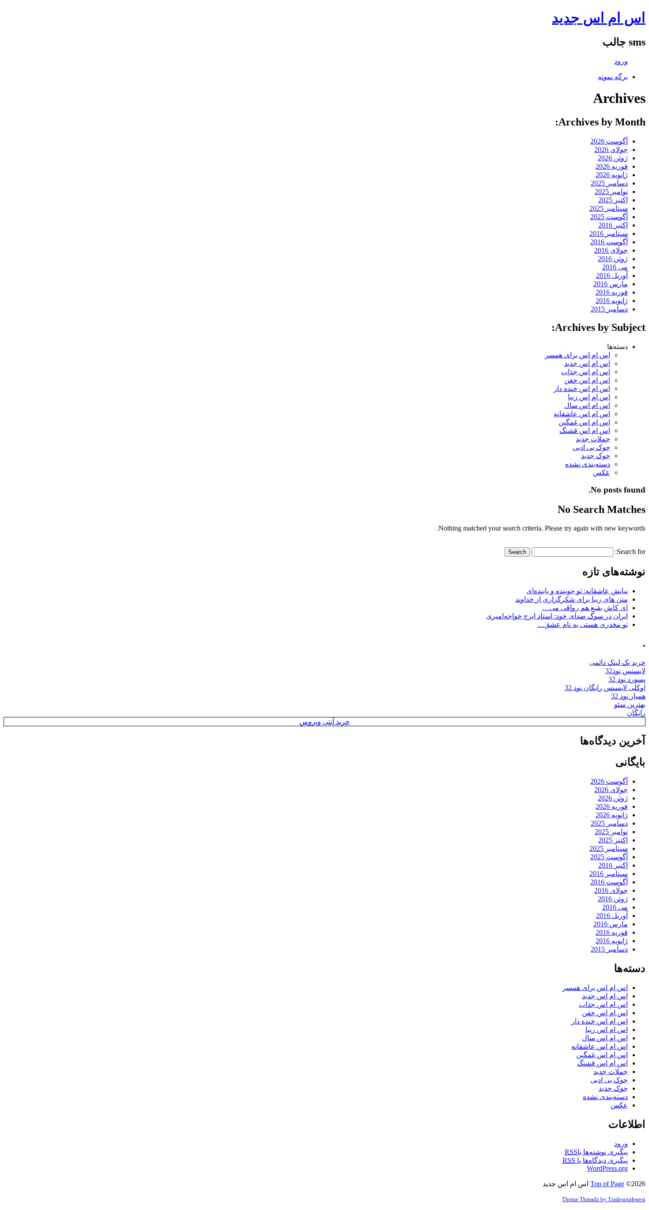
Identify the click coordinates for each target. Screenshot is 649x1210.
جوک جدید (595, 455)
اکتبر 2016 (613, 225)
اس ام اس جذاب (585, 372)
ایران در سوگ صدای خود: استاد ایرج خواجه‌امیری (557, 616)
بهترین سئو (629, 704)
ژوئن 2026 (613, 158)
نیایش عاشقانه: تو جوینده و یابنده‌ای (577, 591)
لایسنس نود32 (625, 671)
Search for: (630, 551)
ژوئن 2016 (613, 258)
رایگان (636, 713)
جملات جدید (593, 439)
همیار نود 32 (628, 696)
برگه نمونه (613, 76)
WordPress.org (607, 1168)
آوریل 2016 (612, 275)
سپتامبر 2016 (608, 233)
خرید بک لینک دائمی (617, 662)
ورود (621, 61)
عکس (601, 472)
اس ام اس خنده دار (582, 388)
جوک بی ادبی (591, 447)
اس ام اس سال (587, 405)
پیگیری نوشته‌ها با (596, 1152)
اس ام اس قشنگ (584, 430)
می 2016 (615, 267)
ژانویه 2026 (612, 174)
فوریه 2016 (612, 292)
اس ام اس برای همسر (577, 355)
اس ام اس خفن (587, 380)
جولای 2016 (611, 250)
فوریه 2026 (612, 166)
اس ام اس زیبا (589, 397)
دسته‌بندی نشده (587, 464)
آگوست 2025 (609, 216)
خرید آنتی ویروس (324, 721)
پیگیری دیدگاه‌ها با (595, 1160)
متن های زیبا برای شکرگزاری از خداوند (571, 599)
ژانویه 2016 (612, 300)
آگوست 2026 (609, 141)
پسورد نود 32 (626, 679)
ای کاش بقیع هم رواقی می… (585, 607)
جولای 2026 (611, 149)
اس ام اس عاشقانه (582, 413)
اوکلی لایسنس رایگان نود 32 (605, 687)
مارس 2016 (610, 284)
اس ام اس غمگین (584, 422)
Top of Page (607, 1183)
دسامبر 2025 (609, 183)
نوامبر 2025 (611, 191)
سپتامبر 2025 (608, 208)
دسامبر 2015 (609, 309)
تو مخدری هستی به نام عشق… (582, 624)
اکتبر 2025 (613, 200)
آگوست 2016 (609, 242)
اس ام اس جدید (598, 18)
